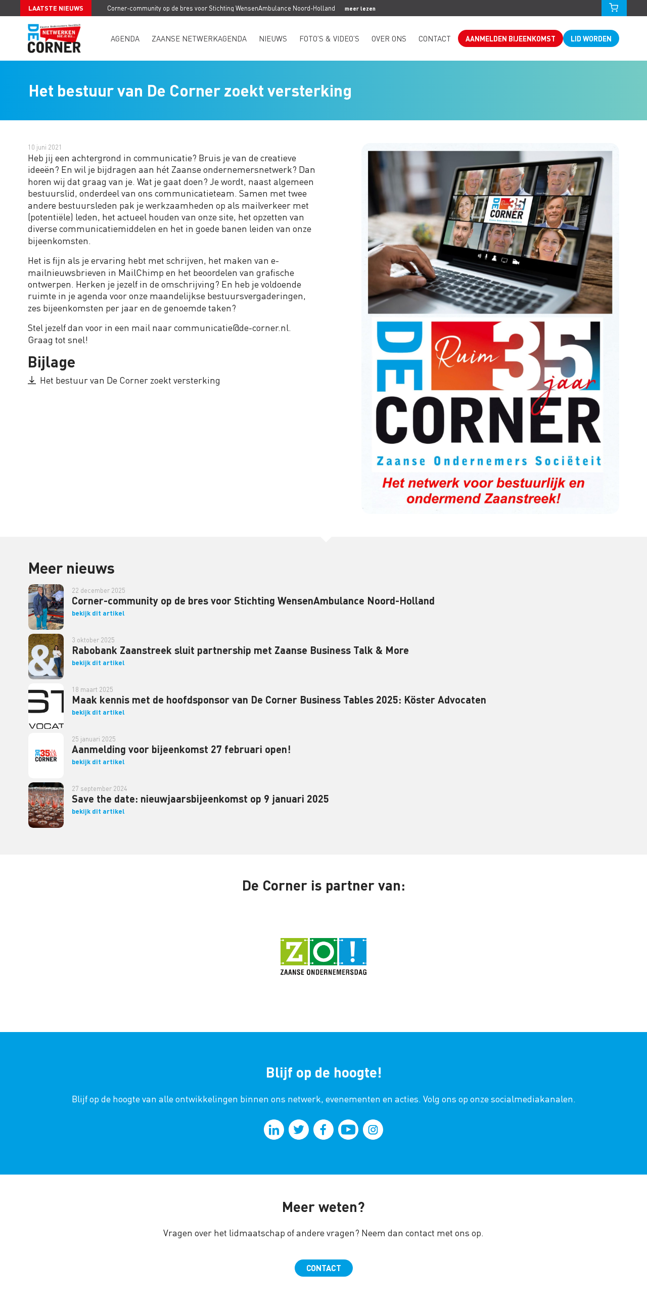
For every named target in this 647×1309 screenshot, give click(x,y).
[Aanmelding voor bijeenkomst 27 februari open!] (46, 755)
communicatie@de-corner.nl (231, 327)
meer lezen (360, 8)
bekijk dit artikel (98, 613)
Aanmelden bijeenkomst (511, 38)
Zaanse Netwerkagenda (199, 38)
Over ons (389, 38)
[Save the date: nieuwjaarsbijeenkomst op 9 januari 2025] (46, 805)
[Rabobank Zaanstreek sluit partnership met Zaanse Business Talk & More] (46, 656)
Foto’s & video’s (329, 38)
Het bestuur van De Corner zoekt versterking (130, 380)
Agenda (125, 38)
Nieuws (273, 38)
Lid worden (591, 38)
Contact (435, 38)
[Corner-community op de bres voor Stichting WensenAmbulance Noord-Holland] (46, 607)
